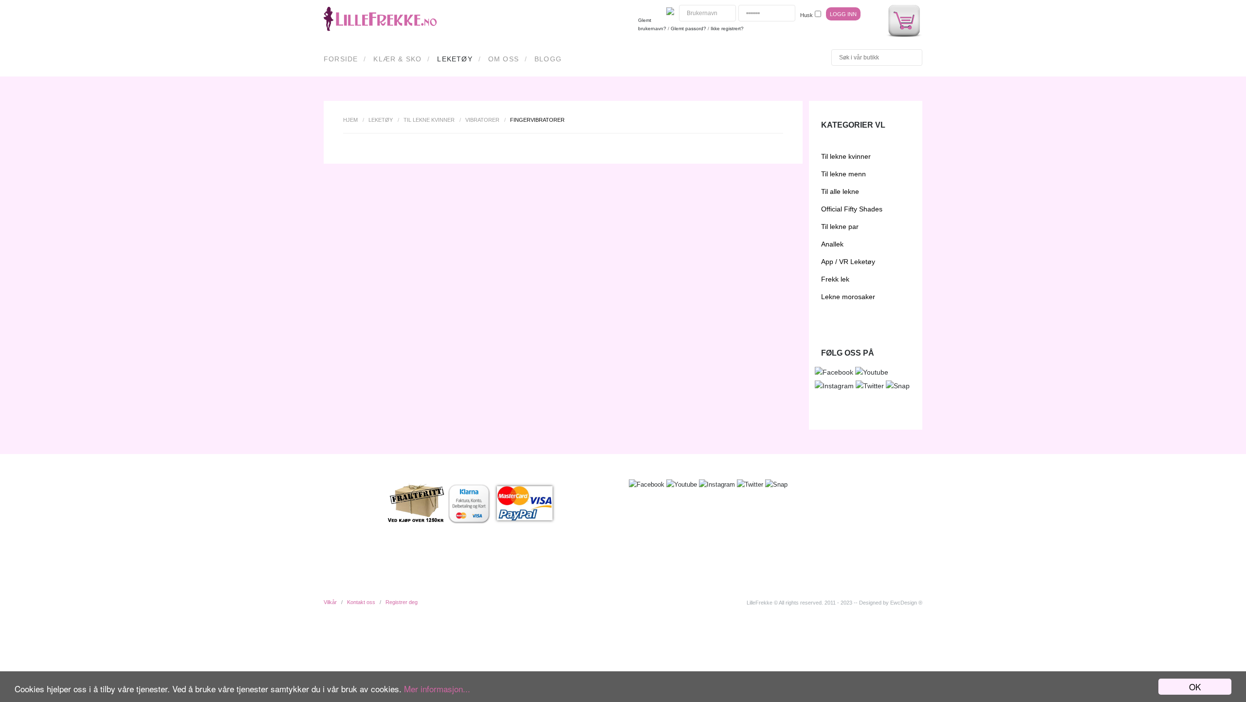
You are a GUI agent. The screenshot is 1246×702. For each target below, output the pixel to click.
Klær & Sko (397, 59)
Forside (341, 59)
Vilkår (330, 602)
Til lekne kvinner (429, 120)
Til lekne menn (843, 174)
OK (1195, 687)
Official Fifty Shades (851, 209)
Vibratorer (482, 120)
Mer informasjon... (437, 689)
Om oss (503, 59)
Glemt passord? (688, 28)
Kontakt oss (361, 602)
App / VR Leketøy (848, 262)
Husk (806, 15)
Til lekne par (840, 226)
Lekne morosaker (848, 297)
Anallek (832, 244)
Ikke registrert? (727, 28)
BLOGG (548, 59)
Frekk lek (835, 279)
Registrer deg (401, 602)
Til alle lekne (840, 191)
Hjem (350, 120)
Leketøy (454, 59)
